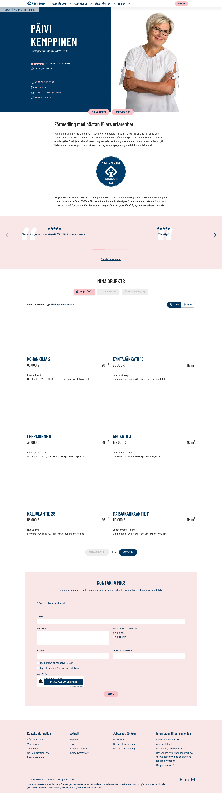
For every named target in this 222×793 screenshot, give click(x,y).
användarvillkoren (62, 663)
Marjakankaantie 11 (131, 513)
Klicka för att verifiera (63, 682)
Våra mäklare (59, 3)
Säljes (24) (85, 291)
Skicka (111, 694)
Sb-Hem (121, 3)
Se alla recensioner (111, 259)
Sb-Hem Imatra (43, 97)
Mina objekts (99, 112)
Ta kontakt (181, 3)
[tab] (174, 305)
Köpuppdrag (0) (136, 291)
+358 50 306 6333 (44, 82)
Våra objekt (80, 3)
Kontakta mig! (123, 112)
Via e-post (120, 633)
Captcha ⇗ (76, 686)
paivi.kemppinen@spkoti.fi (49, 92)
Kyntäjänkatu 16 (128, 359)
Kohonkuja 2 (38, 359)
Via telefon (120, 637)
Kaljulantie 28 (41, 513)
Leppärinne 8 (39, 436)
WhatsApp (40, 87)
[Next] (215, 235)
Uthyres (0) (109, 291)
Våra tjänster (102, 3)
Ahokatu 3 (122, 436)
